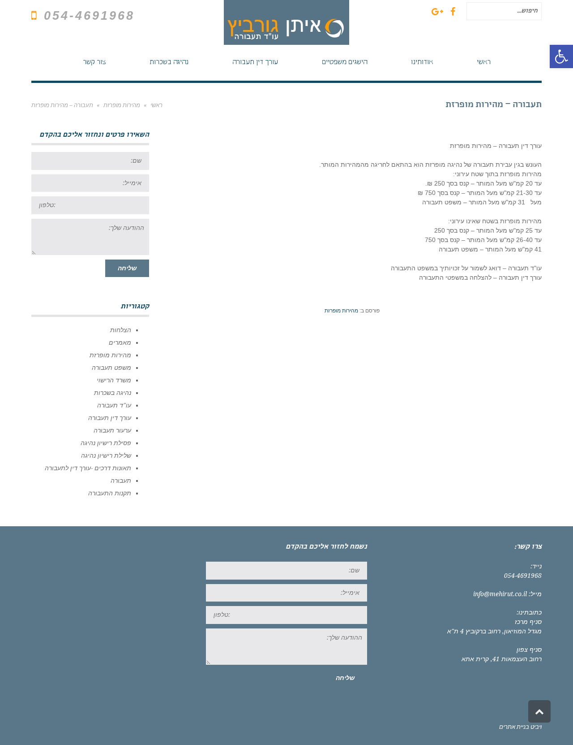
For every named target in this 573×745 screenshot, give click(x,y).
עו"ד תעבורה (114, 405)
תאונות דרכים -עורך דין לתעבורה (88, 468)
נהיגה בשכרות (112, 392)
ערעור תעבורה (112, 430)
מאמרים (120, 342)
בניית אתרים (514, 726)
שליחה (127, 268)
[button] (561, 56)
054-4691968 (89, 15)
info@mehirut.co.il (500, 594)
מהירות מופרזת (341, 311)
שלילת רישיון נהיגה (106, 455)
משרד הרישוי (114, 380)
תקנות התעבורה (109, 493)
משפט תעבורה (111, 367)
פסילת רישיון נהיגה (106, 442)
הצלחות (120, 330)
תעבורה (121, 480)
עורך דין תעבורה (109, 417)
